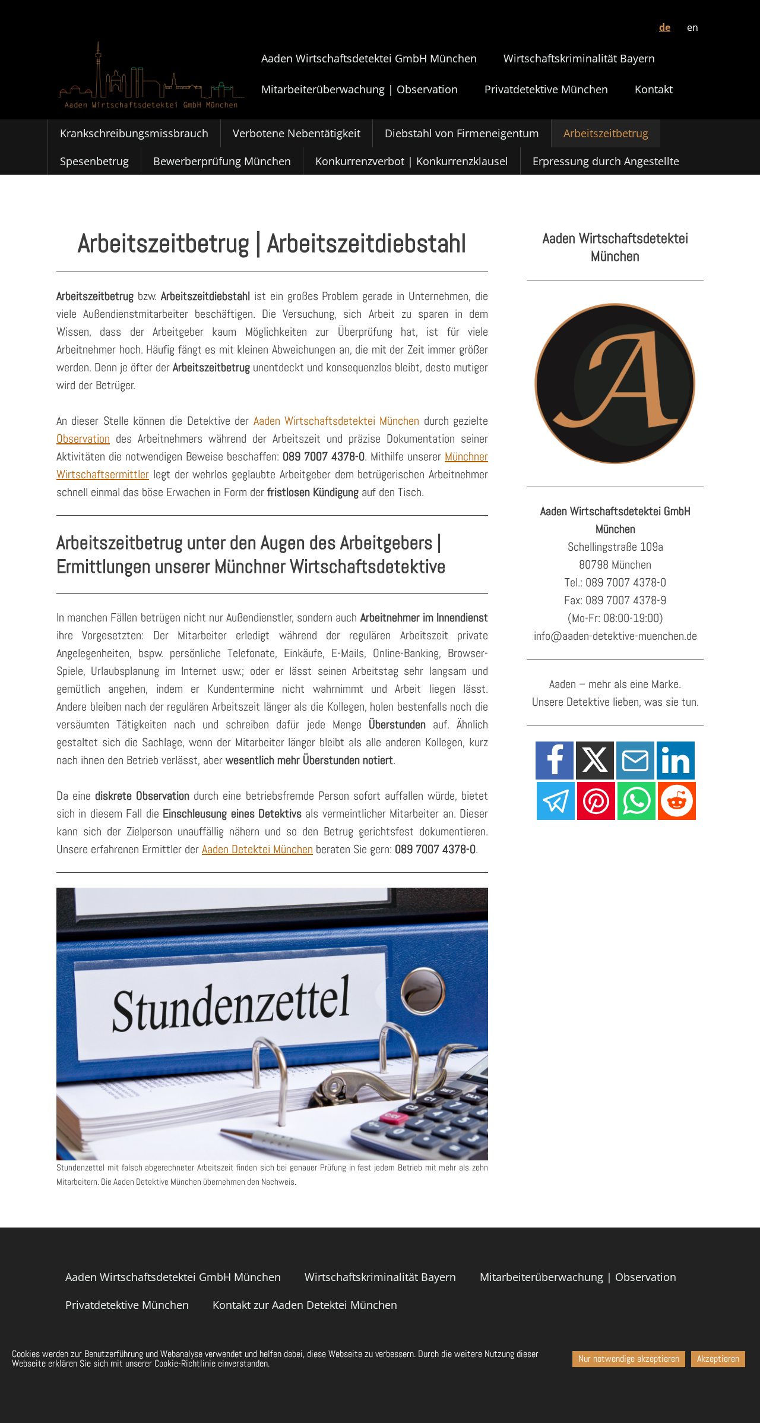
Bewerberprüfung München (222, 161)
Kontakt (654, 89)
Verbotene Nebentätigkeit (296, 133)
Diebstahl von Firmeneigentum (462, 133)
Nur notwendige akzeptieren (628, 1359)
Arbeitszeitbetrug (605, 133)
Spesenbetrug (94, 161)
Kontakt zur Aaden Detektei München (305, 1305)
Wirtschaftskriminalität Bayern (579, 58)
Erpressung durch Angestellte (606, 161)
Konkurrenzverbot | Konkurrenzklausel (411, 161)
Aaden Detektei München (257, 849)
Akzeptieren (718, 1359)
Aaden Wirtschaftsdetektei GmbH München (369, 58)
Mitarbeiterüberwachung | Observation (359, 89)
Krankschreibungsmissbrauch (134, 133)
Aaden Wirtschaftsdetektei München (337, 420)
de (664, 27)
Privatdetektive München (546, 89)
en (692, 27)
